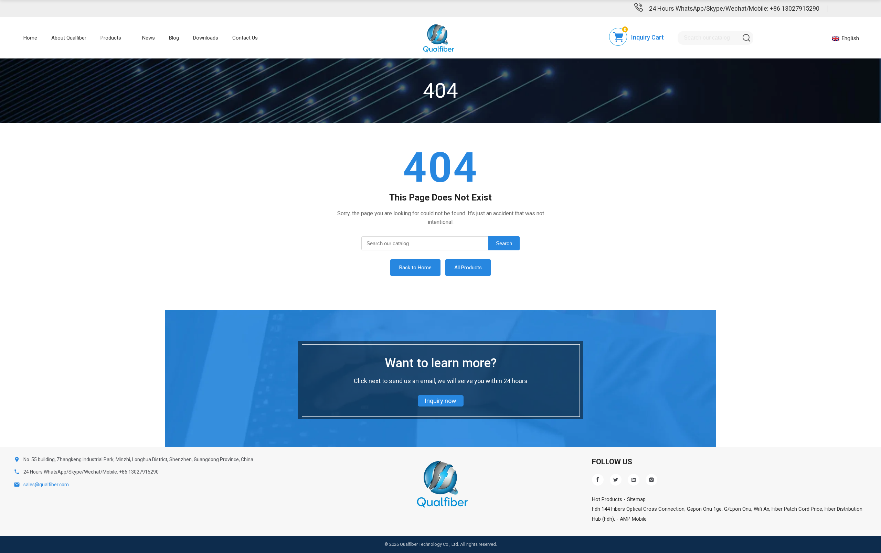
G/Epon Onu (737, 509)
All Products (468, 267)
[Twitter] (616, 480)
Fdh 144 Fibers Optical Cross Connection (638, 509)
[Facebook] (598, 480)
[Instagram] (651, 480)
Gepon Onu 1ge (704, 509)
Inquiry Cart (647, 37)
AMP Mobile (633, 519)
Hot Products (607, 499)
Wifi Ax (761, 509)
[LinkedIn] (633, 480)
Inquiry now (440, 400)
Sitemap (636, 499)
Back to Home (415, 267)
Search (504, 243)
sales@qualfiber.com (46, 484)
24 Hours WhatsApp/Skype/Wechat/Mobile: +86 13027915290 (734, 8)
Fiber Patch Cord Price (797, 509)
